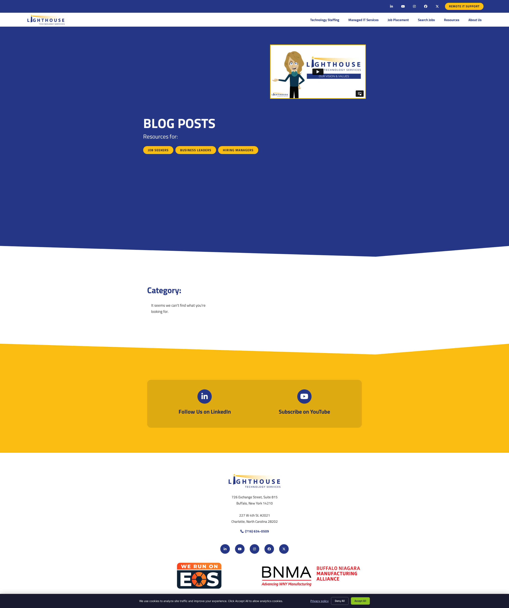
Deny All (340, 601)
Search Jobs (426, 19)
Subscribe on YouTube (304, 411)
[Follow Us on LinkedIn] (204, 396)
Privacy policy (319, 601)
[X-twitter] (437, 6)
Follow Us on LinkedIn (205, 411)
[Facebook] (425, 6)
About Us (475, 19)
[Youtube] (403, 6)
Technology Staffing (324, 19)
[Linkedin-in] (391, 6)
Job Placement (398, 19)
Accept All (360, 601)
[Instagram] (414, 6)
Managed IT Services (363, 19)
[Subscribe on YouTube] (304, 396)
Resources (451, 19)
